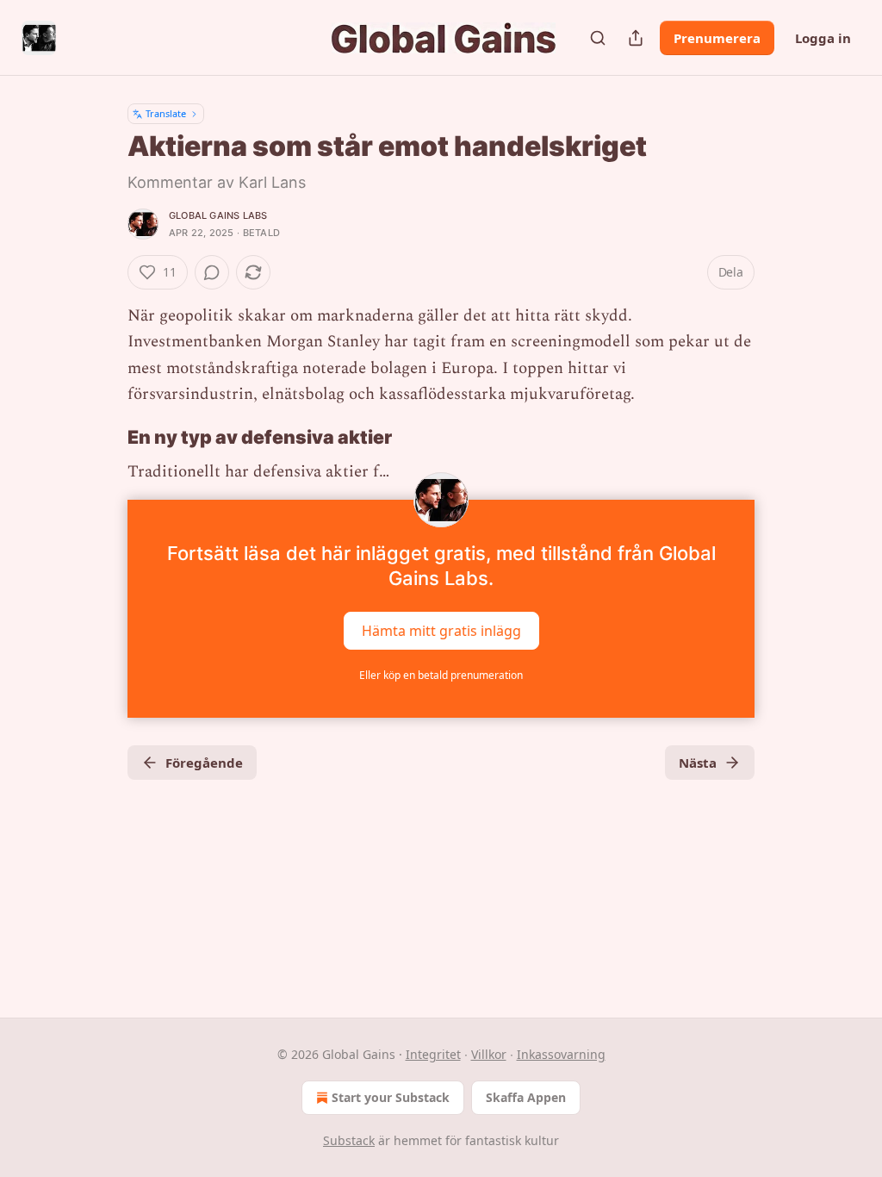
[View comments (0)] (212, 272)
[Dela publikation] (635, 38)
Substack (349, 1140)
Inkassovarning (561, 1054)
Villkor (488, 1054)
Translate (166, 113)
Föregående (204, 762)
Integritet (433, 1054)
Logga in (823, 38)
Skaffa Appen (526, 1097)
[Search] (598, 38)
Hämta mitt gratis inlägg (441, 629)
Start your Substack (391, 1097)
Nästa (698, 762)
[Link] (103, 437)
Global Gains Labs (218, 215)
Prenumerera (717, 38)
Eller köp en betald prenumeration (441, 675)
